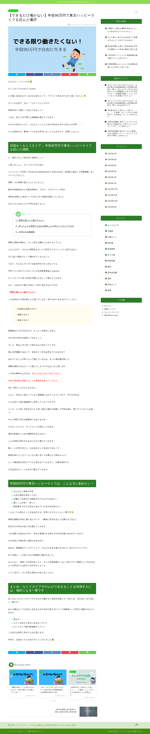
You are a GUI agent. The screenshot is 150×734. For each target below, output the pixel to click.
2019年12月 (113, 189)
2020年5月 (112, 165)
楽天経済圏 (112, 273)
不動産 (110, 231)
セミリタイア (13, 10)
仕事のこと (112, 237)
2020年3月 (112, 171)
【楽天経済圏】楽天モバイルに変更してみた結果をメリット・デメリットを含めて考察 (122, 133)
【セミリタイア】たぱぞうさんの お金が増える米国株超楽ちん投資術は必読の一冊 (122, 87)
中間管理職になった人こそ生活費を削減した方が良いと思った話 (122, 65)
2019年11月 (112, 195)
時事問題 (111, 261)
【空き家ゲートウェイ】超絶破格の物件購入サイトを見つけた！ (122, 56)
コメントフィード (111, 312)
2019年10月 (113, 201)
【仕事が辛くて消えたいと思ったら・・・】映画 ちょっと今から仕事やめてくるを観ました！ (122, 112)
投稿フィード (110, 309)
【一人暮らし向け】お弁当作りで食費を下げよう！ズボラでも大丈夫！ (122, 38)
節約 (109, 279)
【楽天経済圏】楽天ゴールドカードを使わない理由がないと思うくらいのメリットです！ (122, 124)
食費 (109, 290)
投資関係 (111, 249)
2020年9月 (112, 154)
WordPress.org (110, 315)
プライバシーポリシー (17, 731)
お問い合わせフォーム (35, 731)
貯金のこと (112, 284)
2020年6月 (112, 159)
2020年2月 (112, 177)
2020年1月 (112, 183)
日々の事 (111, 255)
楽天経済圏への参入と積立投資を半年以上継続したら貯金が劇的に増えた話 (122, 47)
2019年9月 (112, 207)
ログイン (108, 306)
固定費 (110, 243)
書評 (109, 267)
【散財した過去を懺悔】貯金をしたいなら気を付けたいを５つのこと (122, 30)
